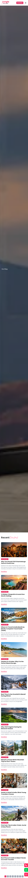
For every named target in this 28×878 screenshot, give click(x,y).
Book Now (19, 3)
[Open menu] (25, 2)
